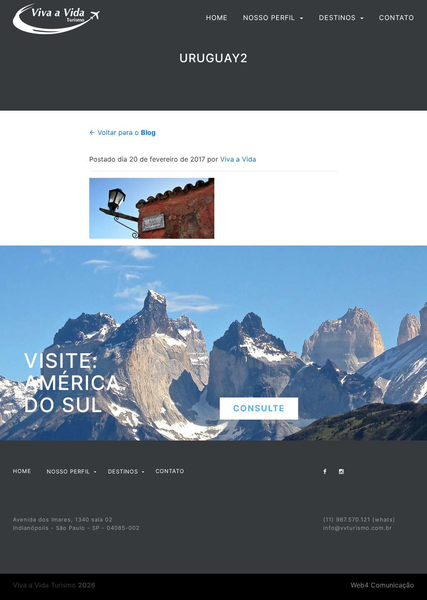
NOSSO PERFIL (270, 17)
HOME (217, 17)
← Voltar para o (122, 132)
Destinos (338, 17)
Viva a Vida (238, 159)
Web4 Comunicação (382, 585)
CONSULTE (259, 408)
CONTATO (396, 17)
